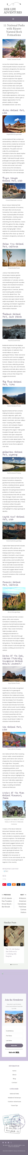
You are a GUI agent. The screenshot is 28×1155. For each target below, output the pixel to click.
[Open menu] (14, 18)
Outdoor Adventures (14, 1101)
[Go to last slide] (6, 944)
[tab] (10, 964)
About (14, 1075)
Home (14, 1071)
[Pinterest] (6, 1142)
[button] (14, 1017)
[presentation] (14, 936)
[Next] (21, 944)
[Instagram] (8, 1142)
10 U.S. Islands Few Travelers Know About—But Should (7, 901)
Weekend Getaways (14, 1098)
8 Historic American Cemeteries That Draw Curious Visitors (22, 903)
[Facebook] (3, 1142)
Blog (14, 1079)
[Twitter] (11, 1142)
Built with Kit (14, 1052)
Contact (14, 1082)
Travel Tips (14, 1105)
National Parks (14, 1094)
